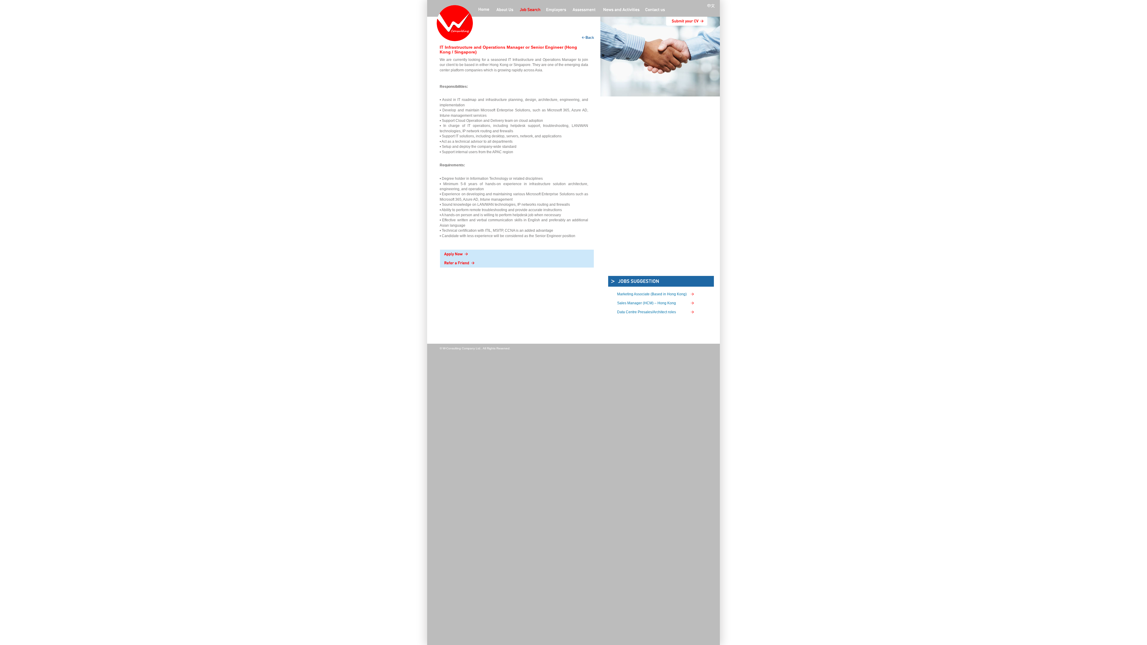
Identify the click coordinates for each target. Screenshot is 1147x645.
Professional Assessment (584, 10)
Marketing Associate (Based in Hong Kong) (652, 294)
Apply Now (517, 254)
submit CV (686, 21)
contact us (655, 10)
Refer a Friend (517, 263)
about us (505, 10)
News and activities (620, 10)
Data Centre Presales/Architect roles (646, 312)
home (484, 10)
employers (556, 10)
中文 (712, 6)
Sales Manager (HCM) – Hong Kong (646, 303)
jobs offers (530, 10)
